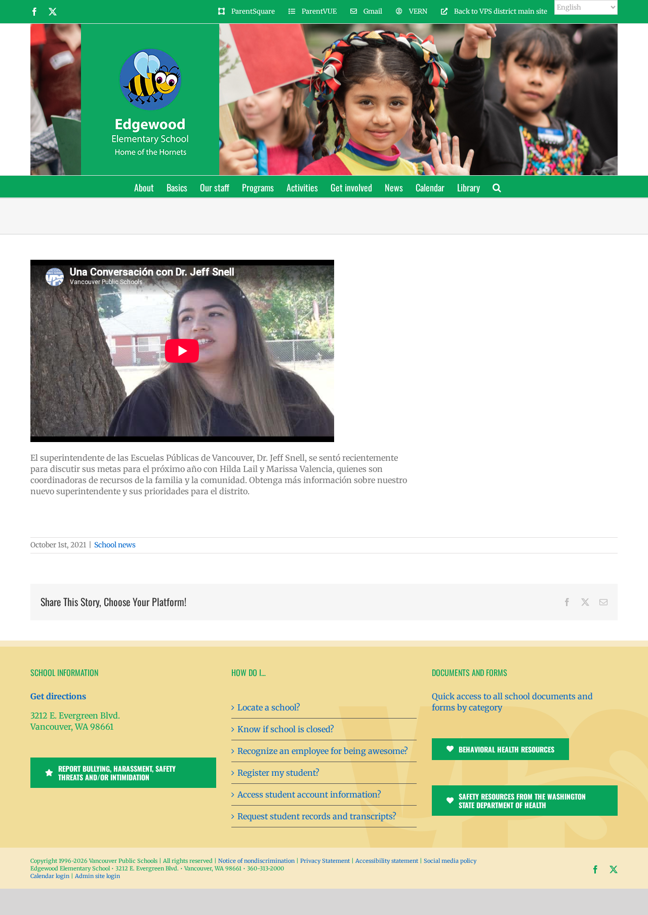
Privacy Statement (325, 860)
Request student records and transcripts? (316, 816)
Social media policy (450, 860)
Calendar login (49, 876)
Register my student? (278, 773)
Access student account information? (309, 794)
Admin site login (97, 876)
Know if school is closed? (285, 729)
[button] (497, 186)
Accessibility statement (386, 860)
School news (115, 544)
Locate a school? (268, 707)
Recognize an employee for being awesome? (322, 751)
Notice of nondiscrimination (256, 860)
